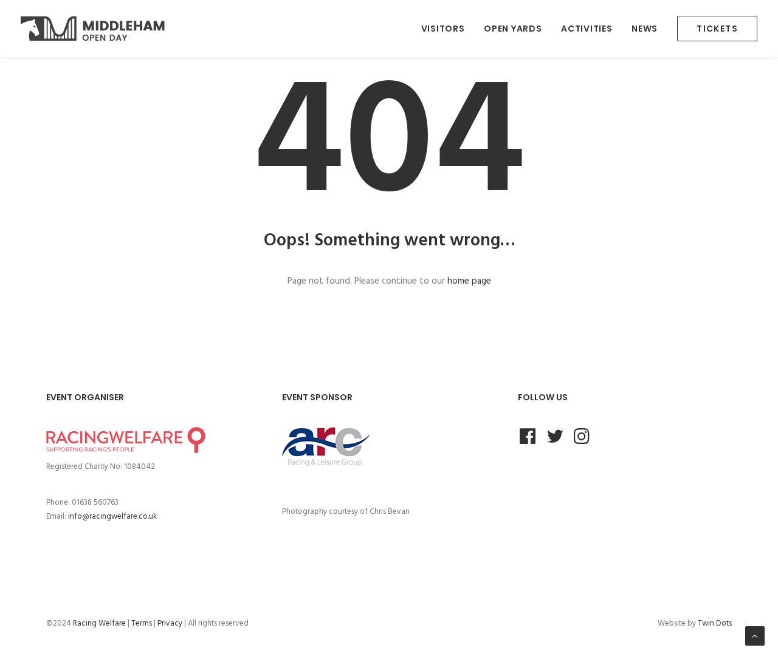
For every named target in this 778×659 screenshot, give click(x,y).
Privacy (169, 623)
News (645, 28)
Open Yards (513, 28)
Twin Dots (715, 623)
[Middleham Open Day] (93, 28)
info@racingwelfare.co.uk (112, 516)
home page (469, 281)
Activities (586, 28)
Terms (141, 623)
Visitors (443, 28)
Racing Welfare (99, 623)
